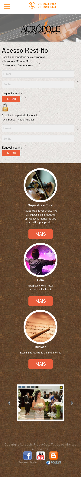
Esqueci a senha (12, 93)
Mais (40, 234)
